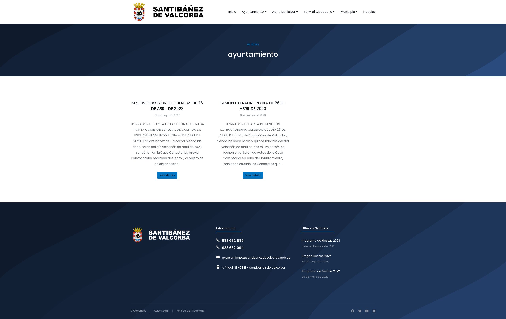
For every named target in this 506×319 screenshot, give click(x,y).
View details (167, 175)
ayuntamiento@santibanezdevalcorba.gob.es (256, 257)
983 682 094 (233, 247)
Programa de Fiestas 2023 (321, 240)
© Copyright (138, 311)
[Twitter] (359, 311)
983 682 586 (233, 240)
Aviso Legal (161, 311)
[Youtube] (366, 311)
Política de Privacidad (191, 311)
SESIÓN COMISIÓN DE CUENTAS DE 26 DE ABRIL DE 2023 (167, 105)
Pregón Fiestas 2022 (316, 256)
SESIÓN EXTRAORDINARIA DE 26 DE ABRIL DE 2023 (252, 105)
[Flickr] (374, 311)
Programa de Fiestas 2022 (321, 271)
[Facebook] (352, 311)
